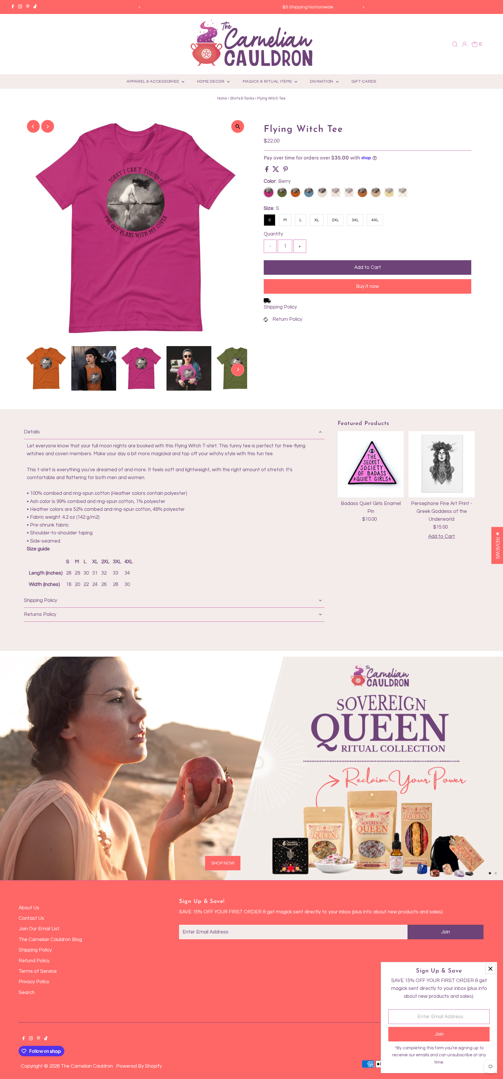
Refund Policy (34, 960)
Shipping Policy (280, 307)
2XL (335, 220)
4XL (374, 220)
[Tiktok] (35, 7)
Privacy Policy (34, 981)
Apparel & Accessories (153, 81)
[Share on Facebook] (267, 170)
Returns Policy (40, 614)
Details (32, 432)
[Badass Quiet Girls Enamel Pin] (371, 464)
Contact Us (31, 918)
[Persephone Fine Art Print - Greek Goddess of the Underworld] (441, 464)
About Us (29, 907)
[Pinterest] (28, 7)
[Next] (363, 7)
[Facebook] (12, 7)
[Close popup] (490, 969)
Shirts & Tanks (242, 98)
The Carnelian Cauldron (87, 1066)
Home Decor (211, 81)
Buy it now (367, 286)
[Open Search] (455, 44)
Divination (322, 81)
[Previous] (139, 7)
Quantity (273, 234)
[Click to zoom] (237, 126)
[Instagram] (20, 7)
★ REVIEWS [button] (497, 545)
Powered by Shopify (139, 1066)
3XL (355, 220)
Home (222, 98)
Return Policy (287, 319)
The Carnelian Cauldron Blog (50, 939)
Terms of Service (38, 971)
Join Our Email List (39, 928)
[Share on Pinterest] (285, 170)
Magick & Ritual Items (268, 81)
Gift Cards (363, 81)
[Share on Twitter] (276, 170)
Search (27, 992)
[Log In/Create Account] (464, 44)
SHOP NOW (104, 832)
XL (316, 220)
